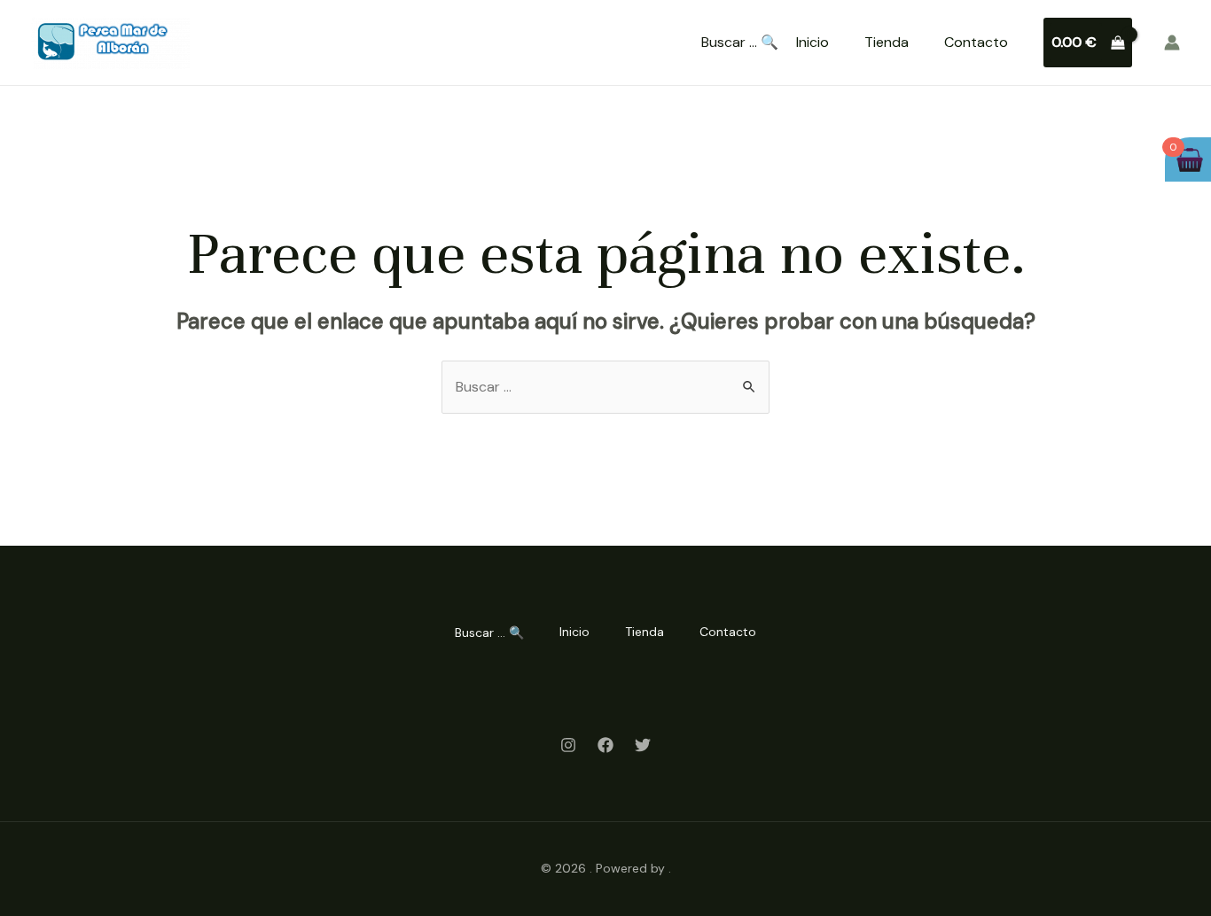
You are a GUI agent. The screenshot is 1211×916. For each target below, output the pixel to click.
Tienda (886, 42)
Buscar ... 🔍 (739, 42)
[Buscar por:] (605, 386)
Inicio (812, 42)
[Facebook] (605, 745)
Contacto (976, 42)
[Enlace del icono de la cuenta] (1172, 42)
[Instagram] (568, 745)
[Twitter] (643, 745)
